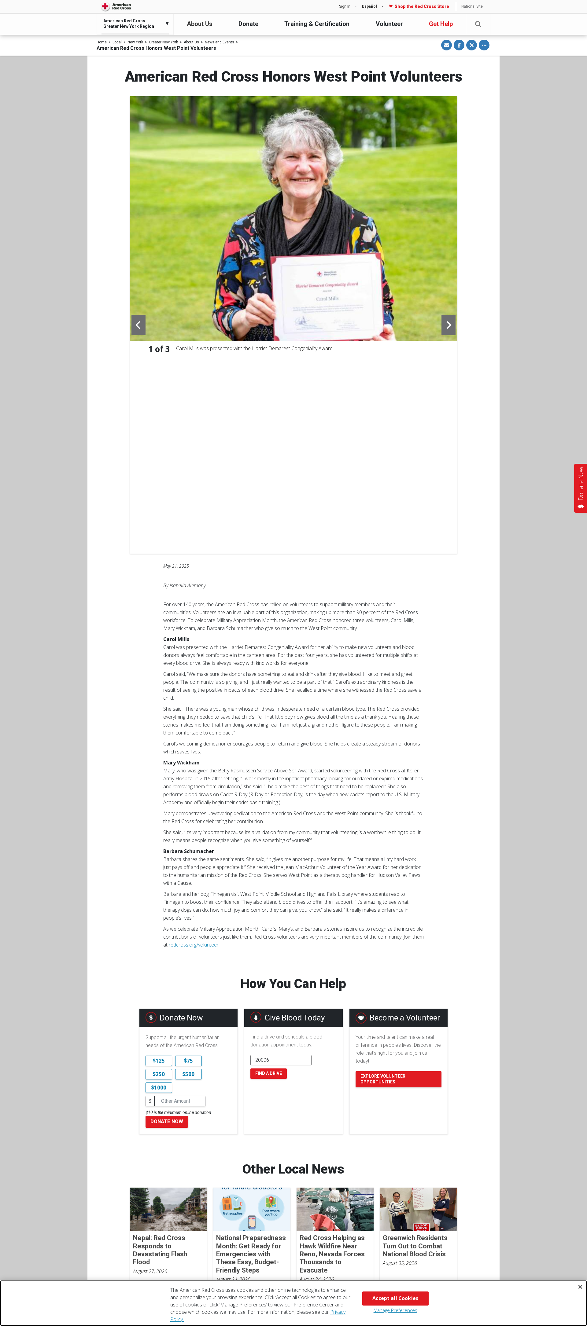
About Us (199, 23)
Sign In (344, 6)
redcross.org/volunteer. (194, 944)
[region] (293, 1303)
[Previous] (138, 325)
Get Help (441, 23)
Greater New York (163, 42)
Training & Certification (316, 23)
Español (369, 6)
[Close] (580, 1287)
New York (135, 42)
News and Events (219, 42)
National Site (472, 6)
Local (117, 42)
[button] (478, 24)
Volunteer (389, 23)
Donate (248, 23)
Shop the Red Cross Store (421, 6)
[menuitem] (134, 23)
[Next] (448, 325)
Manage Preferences (395, 1310)
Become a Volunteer (405, 1017)
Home (102, 42)
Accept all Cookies (395, 1298)
